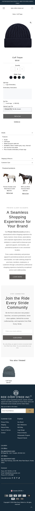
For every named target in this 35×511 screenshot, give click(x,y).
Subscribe (17, 337)
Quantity (17, 65)
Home (14, 14)
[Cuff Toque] (8, 371)
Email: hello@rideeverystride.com (10, 473)
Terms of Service (6, 430)
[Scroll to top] (31, 507)
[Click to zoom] (31, 23)
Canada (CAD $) (17, 490)
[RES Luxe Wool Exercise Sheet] (25, 178)
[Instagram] (14, 478)
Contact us (17, 121)
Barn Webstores (22, 424)
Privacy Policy (5, 422)
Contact (3, 432)
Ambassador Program (24, 435)
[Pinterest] (17, 478)
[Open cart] (32, 8)
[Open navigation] (5, 8)
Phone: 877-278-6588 (7, 475)
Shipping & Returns (6, 158)
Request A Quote (22, 438)
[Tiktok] (19, 478)
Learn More (17, 277)
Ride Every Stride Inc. (20, 502)
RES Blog (20, 427)
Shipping (3, 424)
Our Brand (20, 422)
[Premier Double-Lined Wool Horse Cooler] (9, 178)
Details (3, 132)
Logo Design (21, 430)
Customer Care (5, 162)
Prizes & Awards (22, 432)
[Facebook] (12, 478)
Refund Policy (5, 427)
